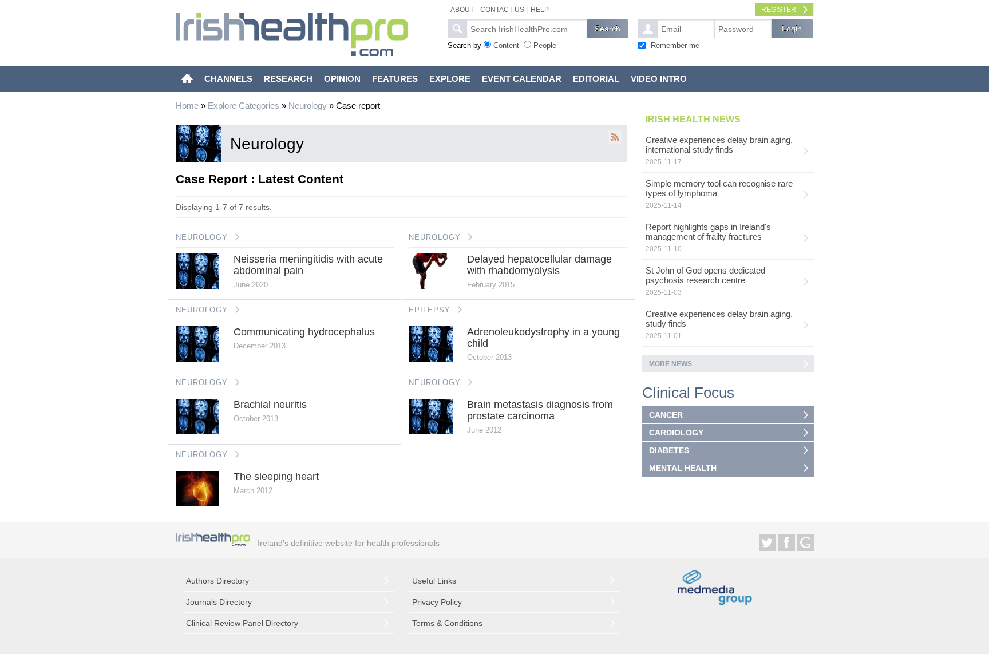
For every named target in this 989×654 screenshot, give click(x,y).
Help (540, 10)
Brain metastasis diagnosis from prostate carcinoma (540, 410)
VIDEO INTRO (659, 79)
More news (670, 364)
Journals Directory (219, 602)
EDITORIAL (596, 79)
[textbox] (526, 28)
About (462, 10)
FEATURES (395, 79)
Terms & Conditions (447, 623)
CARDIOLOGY (676, 432)
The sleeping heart (276, 476)
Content (506, 45)
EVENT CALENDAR (521, 79)
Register (778, 10)
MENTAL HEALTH (683, 468)
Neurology (307, 105)
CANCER (666, 414)
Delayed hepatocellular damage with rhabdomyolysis (539, 264)
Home (187, 105)
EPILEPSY (429, 310)
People (544, 45)
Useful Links (434, 580)
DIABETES (669, 450)
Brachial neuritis (270, 404)
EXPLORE (449, 79)
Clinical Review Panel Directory (242, 623)
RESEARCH (288, 79)
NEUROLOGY (202, 237)
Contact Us (502, 10)
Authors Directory (217, 580)
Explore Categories (243, 105)
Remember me (675, 45)
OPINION (342, 79)
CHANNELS (228, 79)
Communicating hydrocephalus (304, 332)
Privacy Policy (437, 602)
